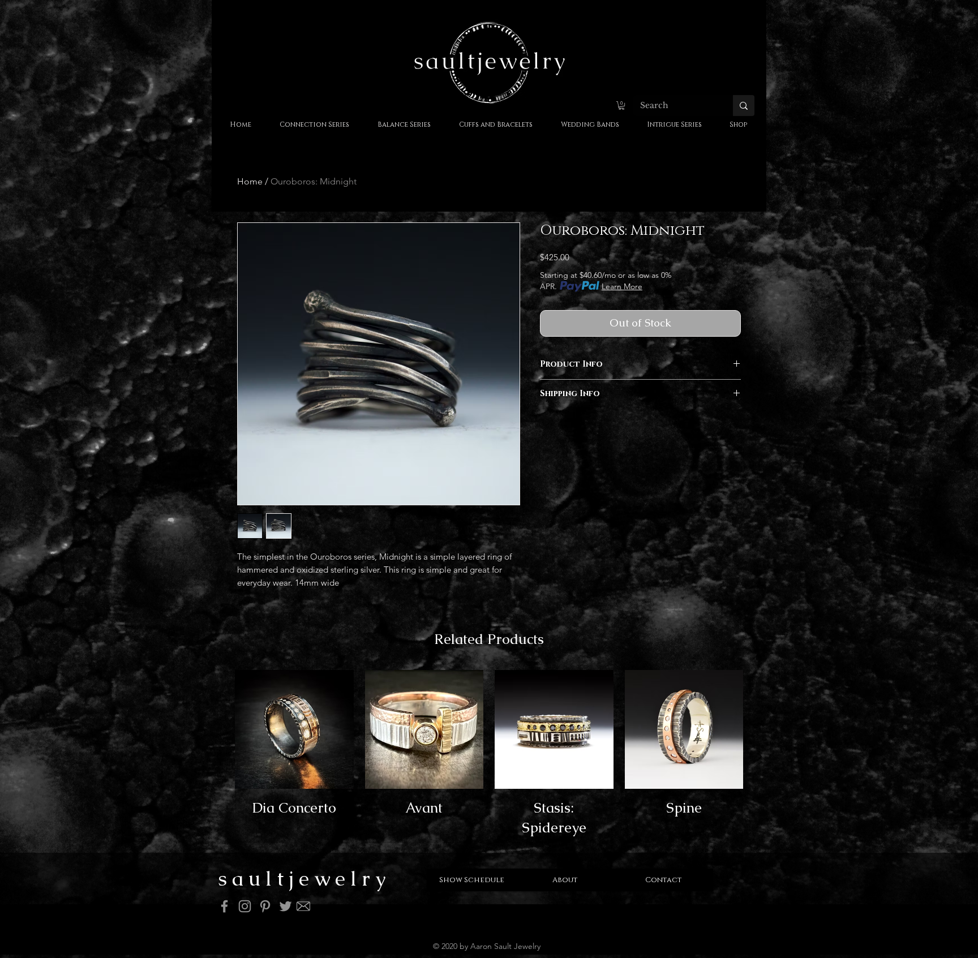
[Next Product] (759, 756)
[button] (621, 105)
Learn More (622, 286)
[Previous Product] (218, 756)
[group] (489, 756)
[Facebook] (224, 906)
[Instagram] (245, 906)
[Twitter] (285, 906)
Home (250, 181)
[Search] (743, 105)
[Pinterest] (265, 906)
